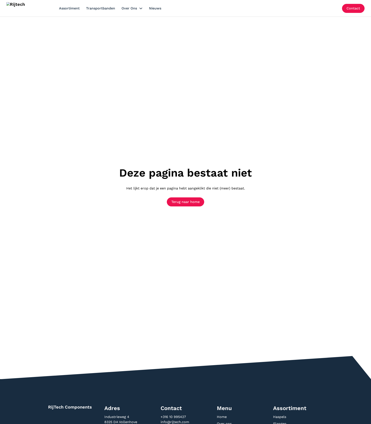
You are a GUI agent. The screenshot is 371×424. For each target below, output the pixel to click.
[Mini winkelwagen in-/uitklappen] (335, 8)
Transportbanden (100, 8)
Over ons (129, 8)
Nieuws (155, 8)
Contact (353, 8)
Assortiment (69, 8)
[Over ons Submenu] (141, 8)
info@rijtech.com (175, 422)
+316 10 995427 (174, 417)
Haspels (279, 417)
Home (222, 417)
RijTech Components (70, 407)
